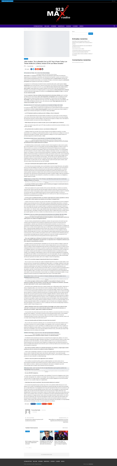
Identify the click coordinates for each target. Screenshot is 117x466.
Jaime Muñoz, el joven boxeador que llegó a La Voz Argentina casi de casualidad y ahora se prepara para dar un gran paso (82, 42)
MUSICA (81, 26)
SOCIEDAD (68, 26)
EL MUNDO (75, 26)
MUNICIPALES (61, 26)
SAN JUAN (46, 26)
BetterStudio (91, 464)
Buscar (73, 31)
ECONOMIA (53, 26)
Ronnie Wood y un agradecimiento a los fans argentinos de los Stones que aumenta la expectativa (58, 421)
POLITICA (26, 58)
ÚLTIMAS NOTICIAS (38, 26)
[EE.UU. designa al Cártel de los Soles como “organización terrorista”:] (32, 435)
